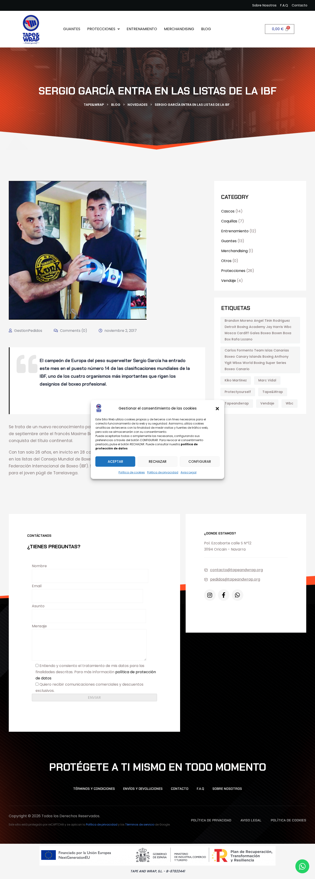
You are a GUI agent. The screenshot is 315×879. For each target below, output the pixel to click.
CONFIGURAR (199, 461)
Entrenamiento (142, 29)
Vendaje (228, 280)
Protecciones (101, 29)
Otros (226, 260)
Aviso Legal (188, 472)
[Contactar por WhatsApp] (302, 866)
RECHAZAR (157, 461)
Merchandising (179, 29)
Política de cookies (132, 472)
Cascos (228, 211)
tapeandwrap (237, 403)
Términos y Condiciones (94, 789)
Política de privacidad (101, 824)
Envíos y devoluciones (143, 789)
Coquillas (229, 221)
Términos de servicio (139, 824)
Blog (206, 29)
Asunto (38, 606)
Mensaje (39, 626)
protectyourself (238, 391)
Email (37, 586)
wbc (289, 403)
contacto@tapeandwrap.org (236, 569)
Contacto (179, 789)
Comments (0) (73, 330)
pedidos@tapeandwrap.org (235, 579)
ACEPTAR (115, 461)
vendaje (267, 403)
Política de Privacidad (211, 820)
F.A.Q (200, 789)
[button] (217, 408)
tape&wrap (272, 391)
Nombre (39, 566)
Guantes (71, 29)
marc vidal (267, 380)
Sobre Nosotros (227, 789)
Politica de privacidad (162, 472)
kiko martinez (236, 380)
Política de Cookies (288, 820)
